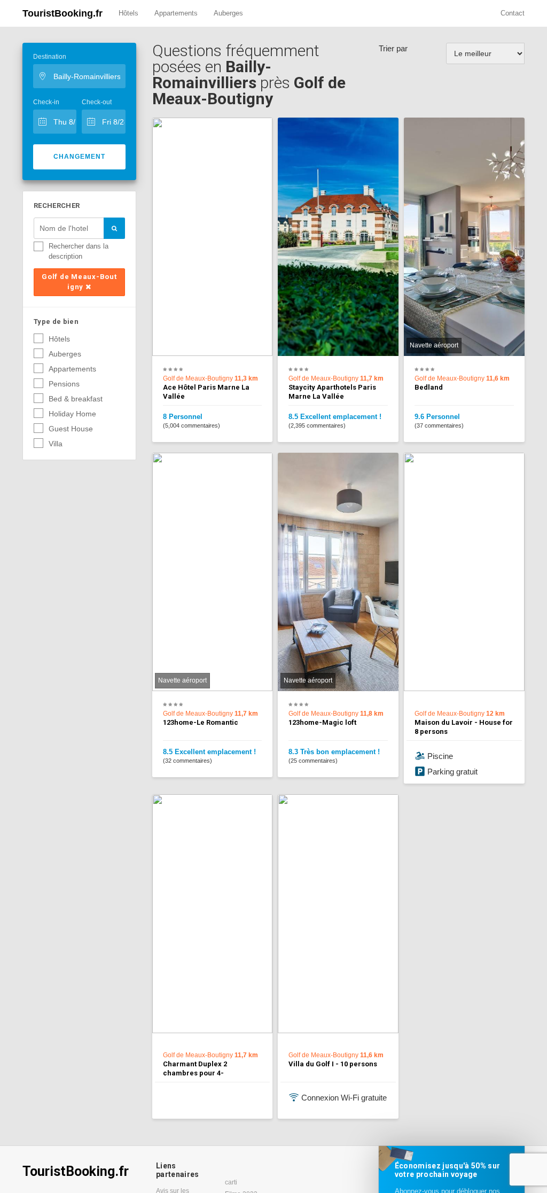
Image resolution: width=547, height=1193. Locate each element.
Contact (513, 13)
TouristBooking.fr (62, 13)
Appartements (176, 13)
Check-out (97, 102)
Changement (79, 156)
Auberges (228, 13)
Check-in (46, 102)
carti (231, 1182)
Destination (49, 56)
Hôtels (128, 13)
